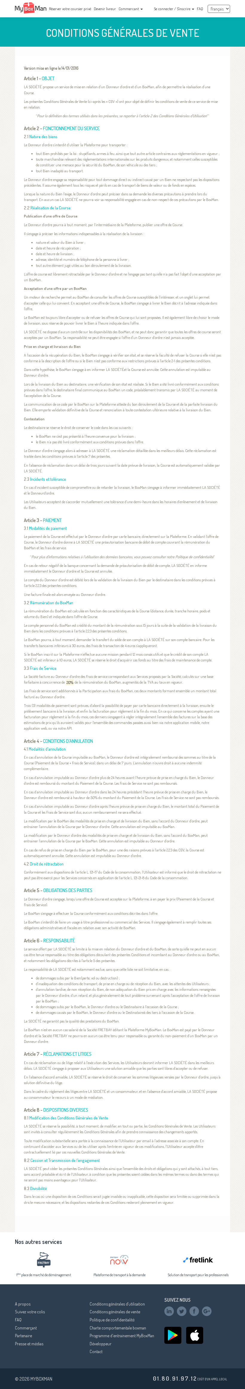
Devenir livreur (105, 8)
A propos (22, 1303)
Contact (96, 1351)
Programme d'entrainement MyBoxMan (122, 1335)
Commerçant (26, 1327)
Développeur (100, 1343)
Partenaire (23, 1335)
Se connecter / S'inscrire (172, 8)
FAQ (200, 8)
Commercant (129, 8)
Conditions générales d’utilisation (117, 1303)
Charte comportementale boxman (118, 1327)
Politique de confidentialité (112, 1319)
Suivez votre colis (30, 1311)
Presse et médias (29, 1343)
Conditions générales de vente (115, 1311)
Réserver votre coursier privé (70, 8)
